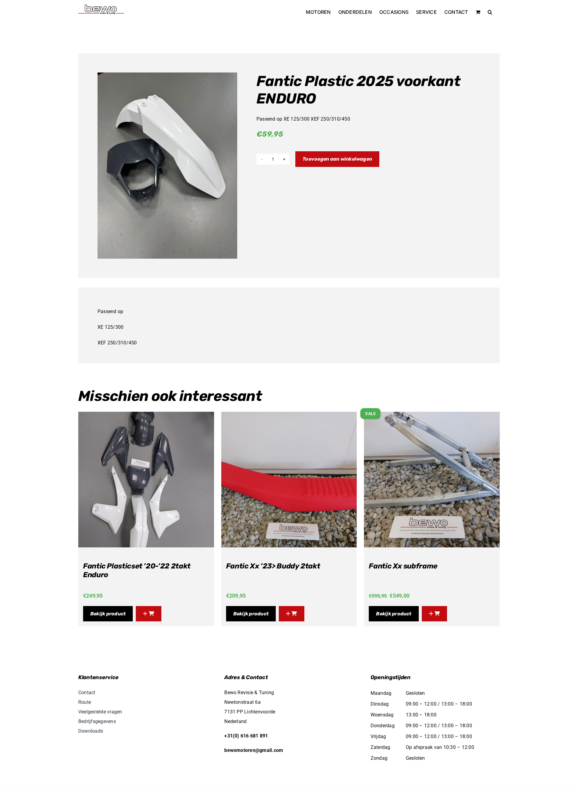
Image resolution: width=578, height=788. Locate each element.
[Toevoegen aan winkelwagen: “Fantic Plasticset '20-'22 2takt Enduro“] (148, 613)
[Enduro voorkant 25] (167, 165)
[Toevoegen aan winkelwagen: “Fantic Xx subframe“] (434, 613)
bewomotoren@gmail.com (253, 750)
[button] (490, 12)
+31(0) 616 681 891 (246, 736)
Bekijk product (108, 614)
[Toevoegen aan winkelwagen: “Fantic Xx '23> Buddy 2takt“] (291, 613)
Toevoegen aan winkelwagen (337, 159)
